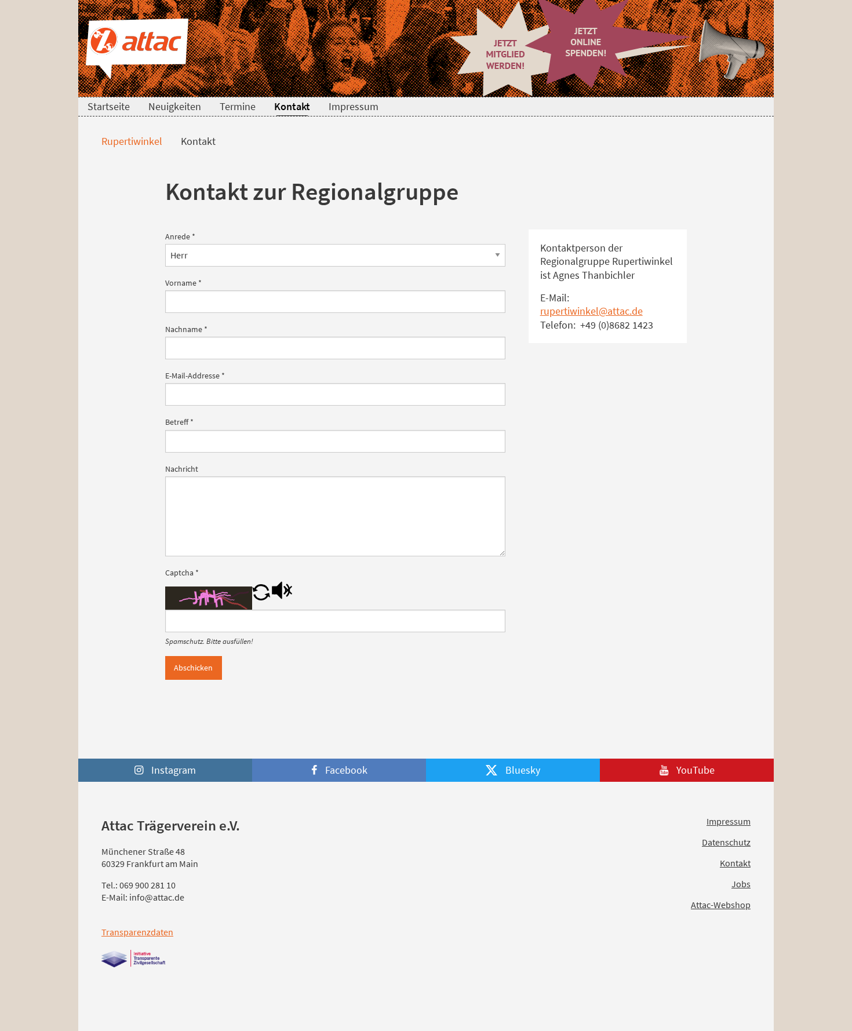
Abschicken (193, 667)
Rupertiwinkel (130, 141)
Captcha (182, 572)
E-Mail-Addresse (195, 375)
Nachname (186, 329)
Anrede (180, 236)
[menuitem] (108, 106)
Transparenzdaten (137, 932)
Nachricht (181, 469)
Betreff (179, 422)
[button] (261, 597)
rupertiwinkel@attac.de (591, 311)
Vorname (183, 283)
